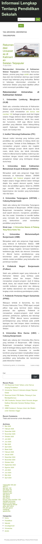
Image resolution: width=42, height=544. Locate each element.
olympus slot (7, 493)
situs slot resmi (8, 506)
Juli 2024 (8, 470)
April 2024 (8, 478)
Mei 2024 (8, 475)
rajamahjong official (10, 504)
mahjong (6, 509)
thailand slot (7, 491)
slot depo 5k (7, 489)
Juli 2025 (8, 439)
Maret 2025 (8, 449)
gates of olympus (9, 503)
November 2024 (10, 459)
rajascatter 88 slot (9, 485)
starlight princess (9, 501)
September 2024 (10, 465)
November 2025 (10, 434)
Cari (4, 373)
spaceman (6, 511)
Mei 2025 (8, 444)
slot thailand (18, 178)
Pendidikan (8, 520)
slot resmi (6, 498)
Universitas (21, 365)
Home (7, 518)
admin (13, 365)
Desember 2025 (10, 431)
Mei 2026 (8, 426)
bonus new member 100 (12, 499)
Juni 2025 (8, 441)
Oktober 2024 (9, 462)
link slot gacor (8, 508)
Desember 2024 (10, 457)
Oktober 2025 (9, 436)
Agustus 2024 (9, 467)
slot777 (5, 486)
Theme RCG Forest (31, 540)
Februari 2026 (9, 429)
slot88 (26, 74)
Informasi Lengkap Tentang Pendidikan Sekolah (20, 8)
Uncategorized (9, 526)
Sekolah (7, 523)
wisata (7, 531)
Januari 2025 (9, 454)
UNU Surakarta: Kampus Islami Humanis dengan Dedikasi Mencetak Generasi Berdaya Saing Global (21, 403)
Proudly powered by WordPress (14, 540)
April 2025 (8, 447)
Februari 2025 (9, 452)
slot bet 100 (7, 488)
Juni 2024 (8, 472)
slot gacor (6, 494)
